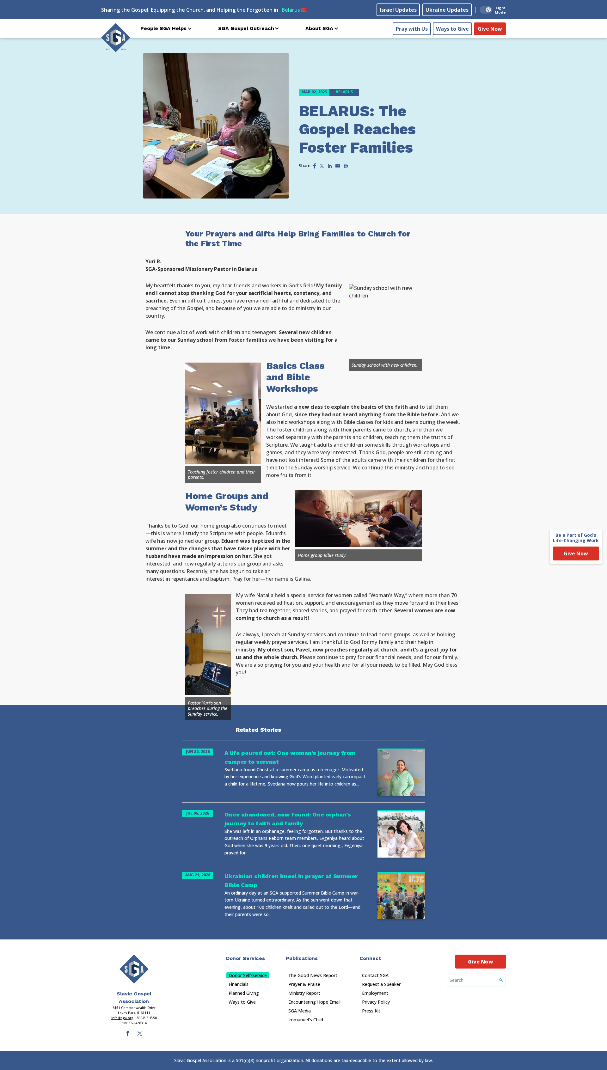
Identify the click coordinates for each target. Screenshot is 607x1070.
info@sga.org (122, 1018)
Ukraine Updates (447, 9)
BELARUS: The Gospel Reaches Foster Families (357, 129)
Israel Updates (398, 9)
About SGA (319, 28)
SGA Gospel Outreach (246, 28)
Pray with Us (412, 28)
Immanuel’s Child (305, 1020)
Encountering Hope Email (314, 1002)
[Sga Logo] (115, 37)
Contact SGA (375, 975)
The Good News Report (312, 975)
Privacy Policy (376, 1002)
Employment (375, 993)
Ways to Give (452, 28)
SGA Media (299, 1011)
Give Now (490, 28)
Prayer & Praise (304, 984)
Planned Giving (244, 993)
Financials (238, 984)
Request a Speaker (381, 984)
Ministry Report (304, 993)
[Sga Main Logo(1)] (134, 969)
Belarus (295, 9)
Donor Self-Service (248, 975)
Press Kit (371, 1011)
